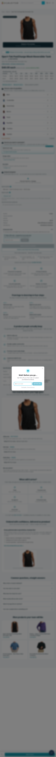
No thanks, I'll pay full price (28, 387)
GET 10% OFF (37, 383)
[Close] (42, 368)
